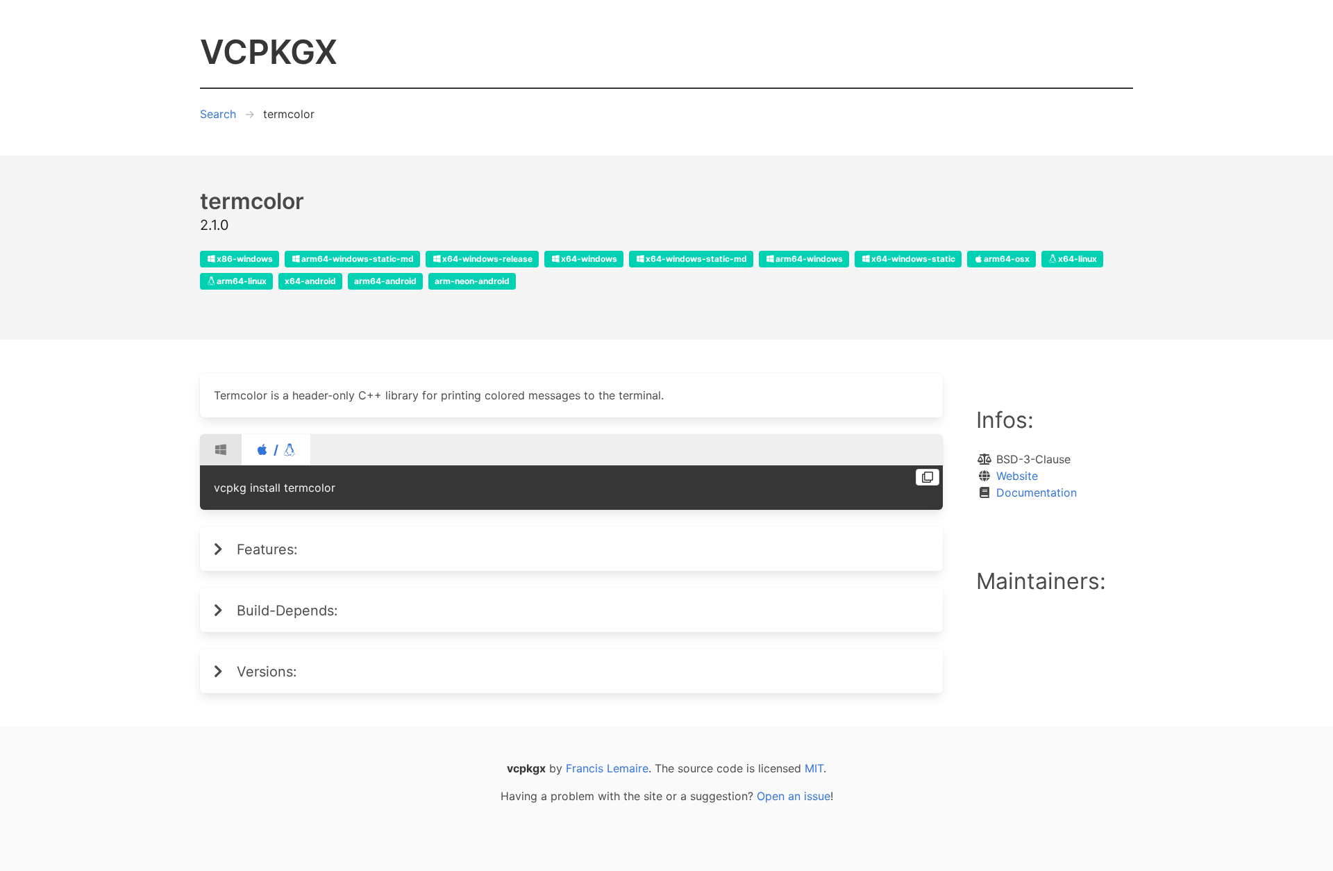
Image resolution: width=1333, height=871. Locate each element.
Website (1017, 476)
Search (218, 114)
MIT (814, 768)
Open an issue (793, 796)
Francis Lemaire (607, 768)
